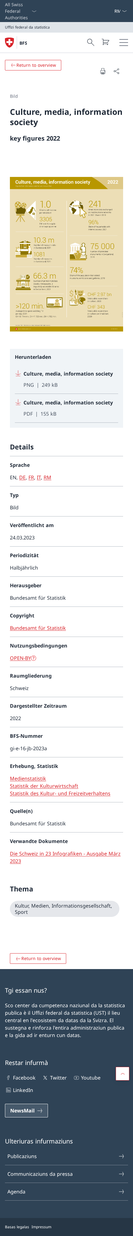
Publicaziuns (22, 1156)
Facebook (24, 1077)
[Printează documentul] (102, 71)
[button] (122, 1073)
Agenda (16, 1191)
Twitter (58, 1077)
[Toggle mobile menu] (123, 42)
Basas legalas (17, 1226)
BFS (23, 43)
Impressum (41, 1226)
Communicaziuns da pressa (40, 1174)
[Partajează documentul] (116, 71)
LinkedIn (23, 1090)
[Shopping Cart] (105, 41)
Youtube (91, 1077)
